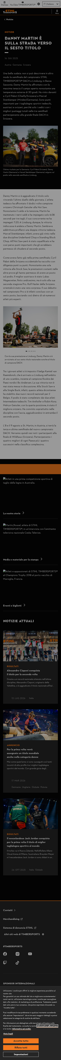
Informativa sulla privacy (47, 1026)
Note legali (8, 1033)
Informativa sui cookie (21, 1029)
